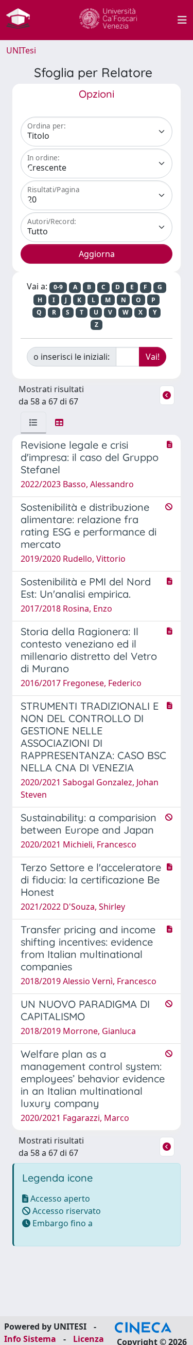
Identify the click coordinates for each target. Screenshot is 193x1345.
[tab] (33, 422)
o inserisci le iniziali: (71, 356)
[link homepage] (22, 20)
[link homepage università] (108, 20)
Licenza (88, 1338)
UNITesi (21, 50)
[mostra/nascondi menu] (182, 20)
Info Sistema (30, 1338)
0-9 (58, 287)
